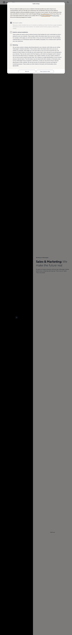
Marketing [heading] (15, 45)
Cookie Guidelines (45, 15)
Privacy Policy (55, 15)
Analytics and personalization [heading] (20, 32)
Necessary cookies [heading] (17, 22)
